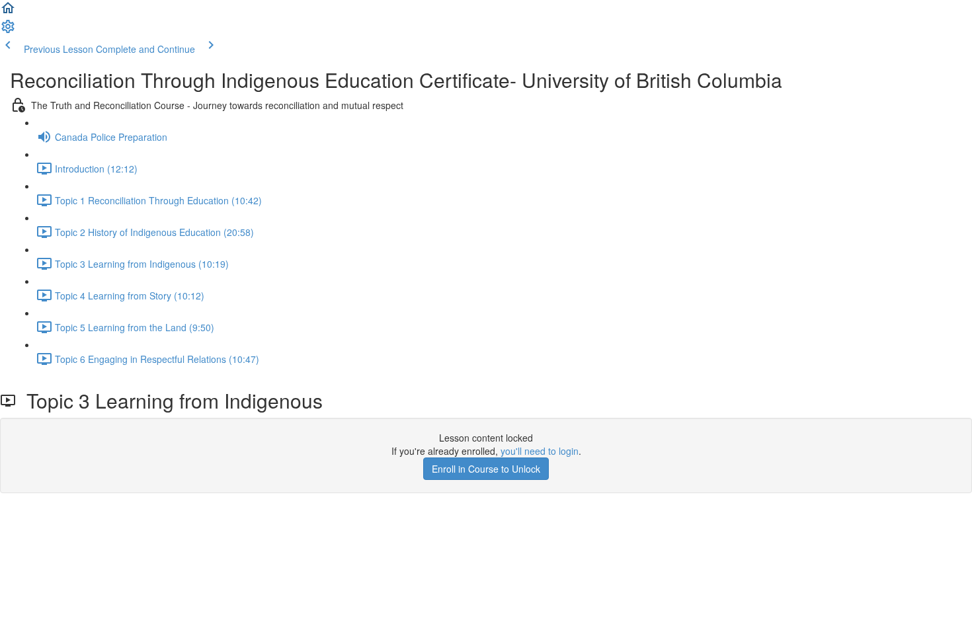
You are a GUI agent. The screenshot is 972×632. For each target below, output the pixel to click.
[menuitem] (8, 30)
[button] (8, 12)
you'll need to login (540, 450)
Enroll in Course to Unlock (486, 468)
